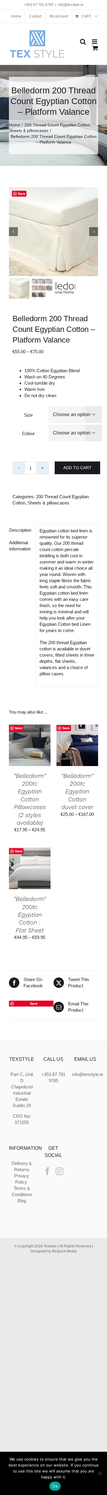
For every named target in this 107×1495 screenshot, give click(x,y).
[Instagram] (59, 1171)
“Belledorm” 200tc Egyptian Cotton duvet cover (77, 791)
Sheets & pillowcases (48, 502)
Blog (22, 1200)
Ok (55, 1486)
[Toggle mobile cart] (95, 48)
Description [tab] (20, 530)
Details (30, 751)
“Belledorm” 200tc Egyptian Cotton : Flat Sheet (30, 914)
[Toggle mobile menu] (95, 42)
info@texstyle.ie (71, 5)
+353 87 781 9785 (39, 5)
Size (28, 415)
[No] (100, 1473)
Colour (28, 433)
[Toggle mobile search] (83, 42)
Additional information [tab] (20, 545)
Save (21, 193)
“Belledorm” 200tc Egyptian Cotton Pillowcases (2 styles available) (30, 799)
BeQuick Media (64, 1251)
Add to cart (77, 467)
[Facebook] (47, 1171)
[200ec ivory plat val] (53, 231)
